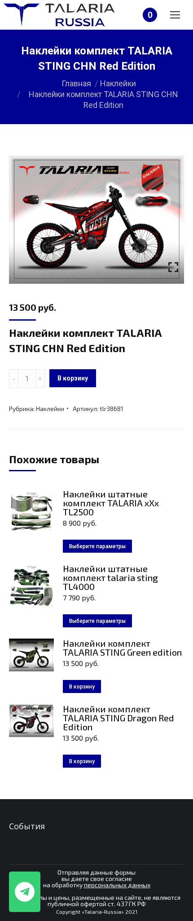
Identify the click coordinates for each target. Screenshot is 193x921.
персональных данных (117, 885)
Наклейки (50, 408)
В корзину (72, 378)
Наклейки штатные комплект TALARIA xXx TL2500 (111, 502)
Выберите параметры (97, 546)
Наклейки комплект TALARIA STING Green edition (122, 648)
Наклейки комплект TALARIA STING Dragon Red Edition (118, 717)
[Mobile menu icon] (175, 15)
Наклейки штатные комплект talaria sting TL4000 (110, 577)
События (27, 826)
